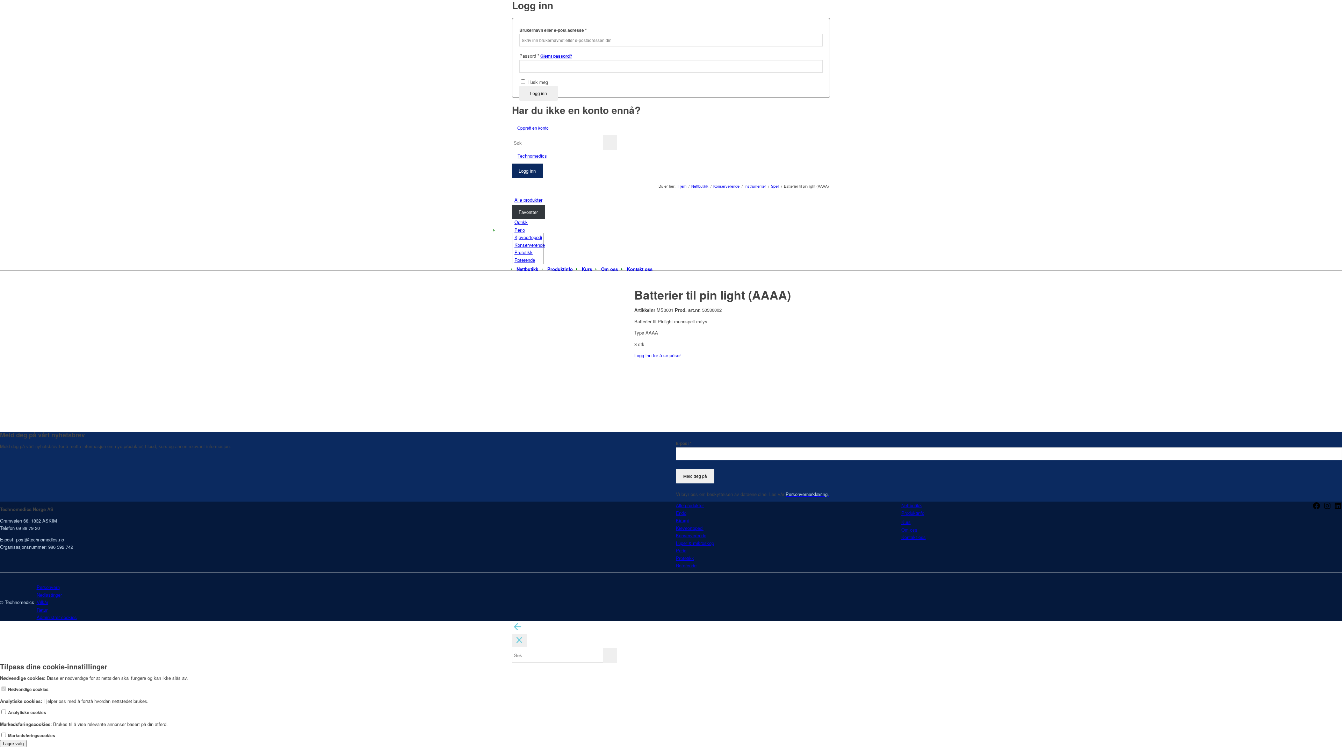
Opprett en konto (533, 128)
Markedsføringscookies (31, 736)
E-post (684, 443)
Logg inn (538, 93)
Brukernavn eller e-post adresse (553, 30)
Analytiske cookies (26, 713)
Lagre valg (13, 743)
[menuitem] (527, 269)
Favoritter (528, 212)
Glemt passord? (556, 56)
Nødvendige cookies (28, 689)
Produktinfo (912, 513)
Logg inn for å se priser (657, 355)
